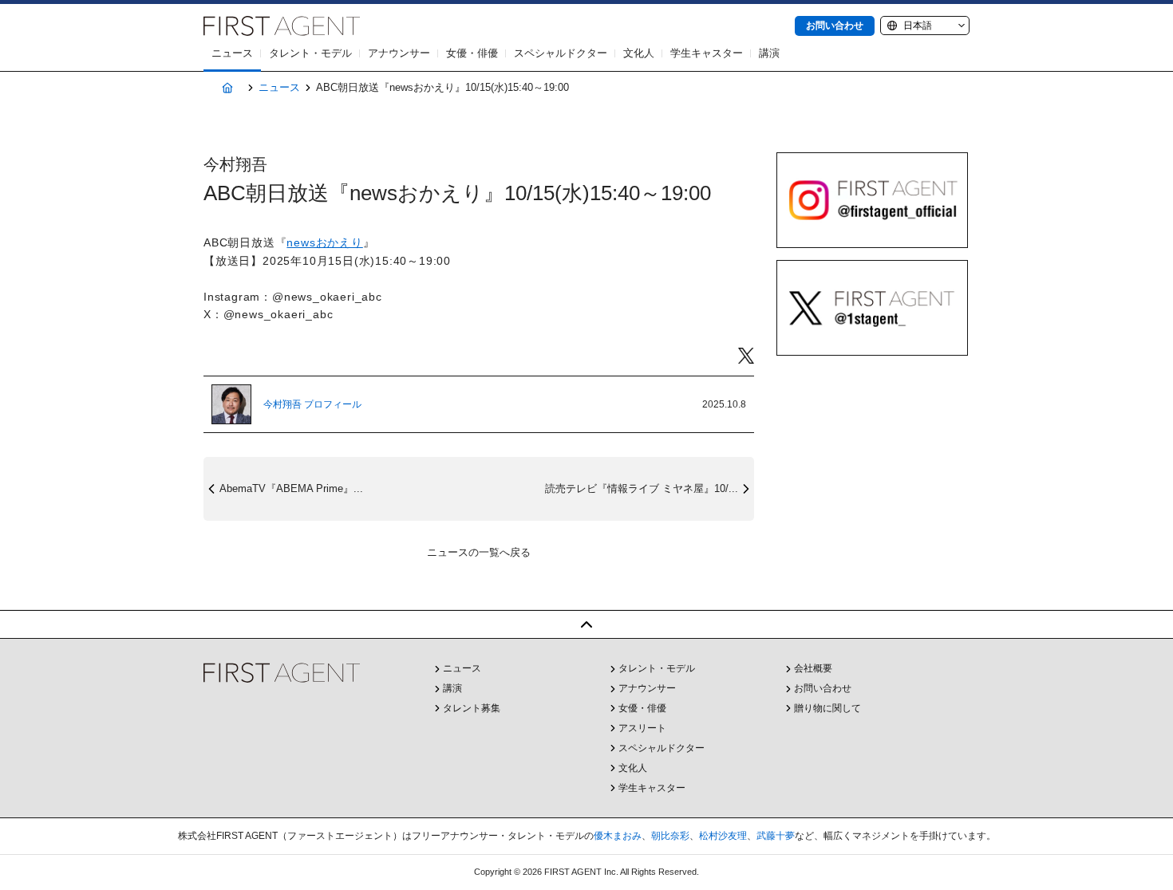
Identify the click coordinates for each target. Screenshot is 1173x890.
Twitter (746, 356)
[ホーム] (227, 88)
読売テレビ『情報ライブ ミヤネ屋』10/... (641, 488)
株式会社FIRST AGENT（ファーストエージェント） (281, 26)
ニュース (232, 53)
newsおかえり (324, 242)
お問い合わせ (834, 25)
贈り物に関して (827, 708)
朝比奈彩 (670, 835)
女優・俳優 (472, 53)
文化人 (638, 53)
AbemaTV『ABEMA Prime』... (291, 488)
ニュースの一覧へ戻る (479, 552)
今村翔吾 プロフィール (312, 404)
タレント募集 (471, 708)
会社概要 (813, 668)
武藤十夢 (775, 835)
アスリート (642, 728)
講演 (769, 53)
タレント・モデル (310, 53)
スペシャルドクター (560, 53)
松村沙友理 (723, 835)
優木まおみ (618, 835)
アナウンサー (399, 53)
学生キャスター (706, 53)
